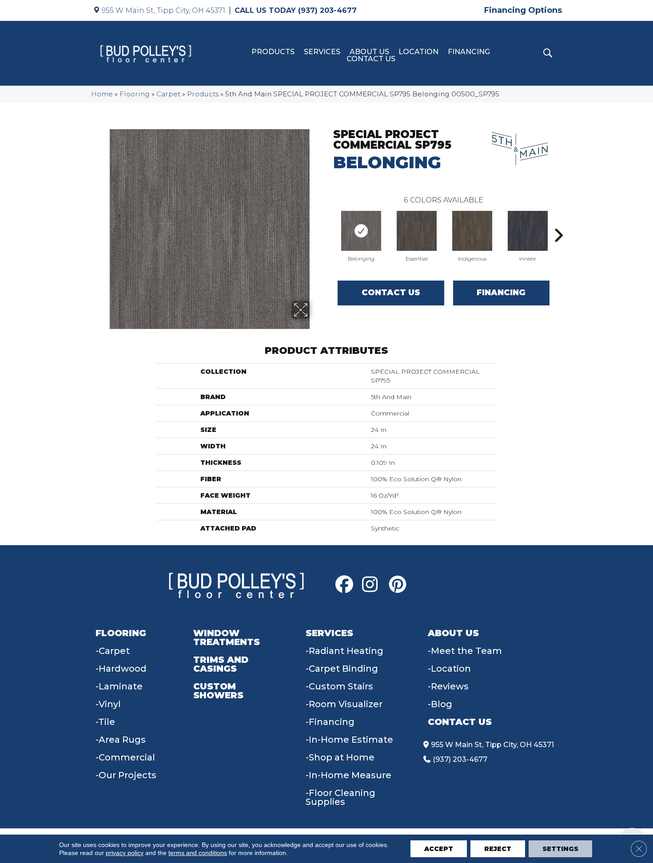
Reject (497, 849)
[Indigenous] (472, 231)
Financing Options (523, 10)
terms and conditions (197, 852)
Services (322, 51)
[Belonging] (361, 231)
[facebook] (346, 584)
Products (273, 51)
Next (558, 222)
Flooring (134, 94)
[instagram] (373, 584)
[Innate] (528, 231)
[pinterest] (400, 584)
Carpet (168, 94)
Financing (469, 51)
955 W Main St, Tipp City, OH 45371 (163, 10)
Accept (438, 849)
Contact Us (370, 59)
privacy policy (124, 852)
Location (418, 51)
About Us (369, 51)
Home (102, 94)
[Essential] (416, 231)
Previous (328, 222)
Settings (560, 849)
